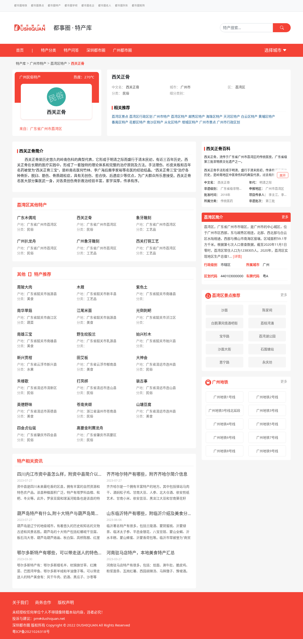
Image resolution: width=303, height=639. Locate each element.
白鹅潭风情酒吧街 (224, 323)
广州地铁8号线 (224, 451)
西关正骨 (77, 63)
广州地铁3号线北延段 (224, 410)
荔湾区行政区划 (140, 116)
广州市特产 (38, 63)
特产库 (21, 63)
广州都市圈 (122, 50)
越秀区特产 (196, 116)
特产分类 (48, 50)
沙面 (224, 310)
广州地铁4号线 (224, 424)
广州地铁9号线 (267, 451)
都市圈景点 (37, 5)
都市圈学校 (71, 5)
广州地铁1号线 (224, 397)
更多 (285, 217)
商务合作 (43, 602)
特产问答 (71, 50)
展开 (283, 175)
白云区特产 (249, 116)
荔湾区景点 (120, 116)
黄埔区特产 (266, 116)
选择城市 (273, 50)
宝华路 (224, 336)
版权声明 (66, 602)
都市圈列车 (121, 5)
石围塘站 (267, 349)
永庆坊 (267, 362)
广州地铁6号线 (224, 437)
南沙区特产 (155, 122)
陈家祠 (267, 310)
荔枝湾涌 (267, 323)
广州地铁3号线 (267, 410)
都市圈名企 (87, 5)
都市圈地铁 (20, 5)
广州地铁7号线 (267, 437)
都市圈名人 (104, 5)
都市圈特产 (54, 5)
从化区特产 (172, 122)
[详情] (237, 256)
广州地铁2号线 (267, 397)
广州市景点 (207, 122)
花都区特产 (137, 122)
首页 (20, 50)
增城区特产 (190, 122)
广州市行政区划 (228, 122)
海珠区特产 (214, 116)
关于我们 (20, 602)
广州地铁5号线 (267, 424)
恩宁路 (224, 362)
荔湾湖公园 (267, 336)
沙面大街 (224, 349)
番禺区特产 (120, 122)
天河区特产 (231, 116)
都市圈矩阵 (138, 5)
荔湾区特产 (58, 63)
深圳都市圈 (95, 50)
